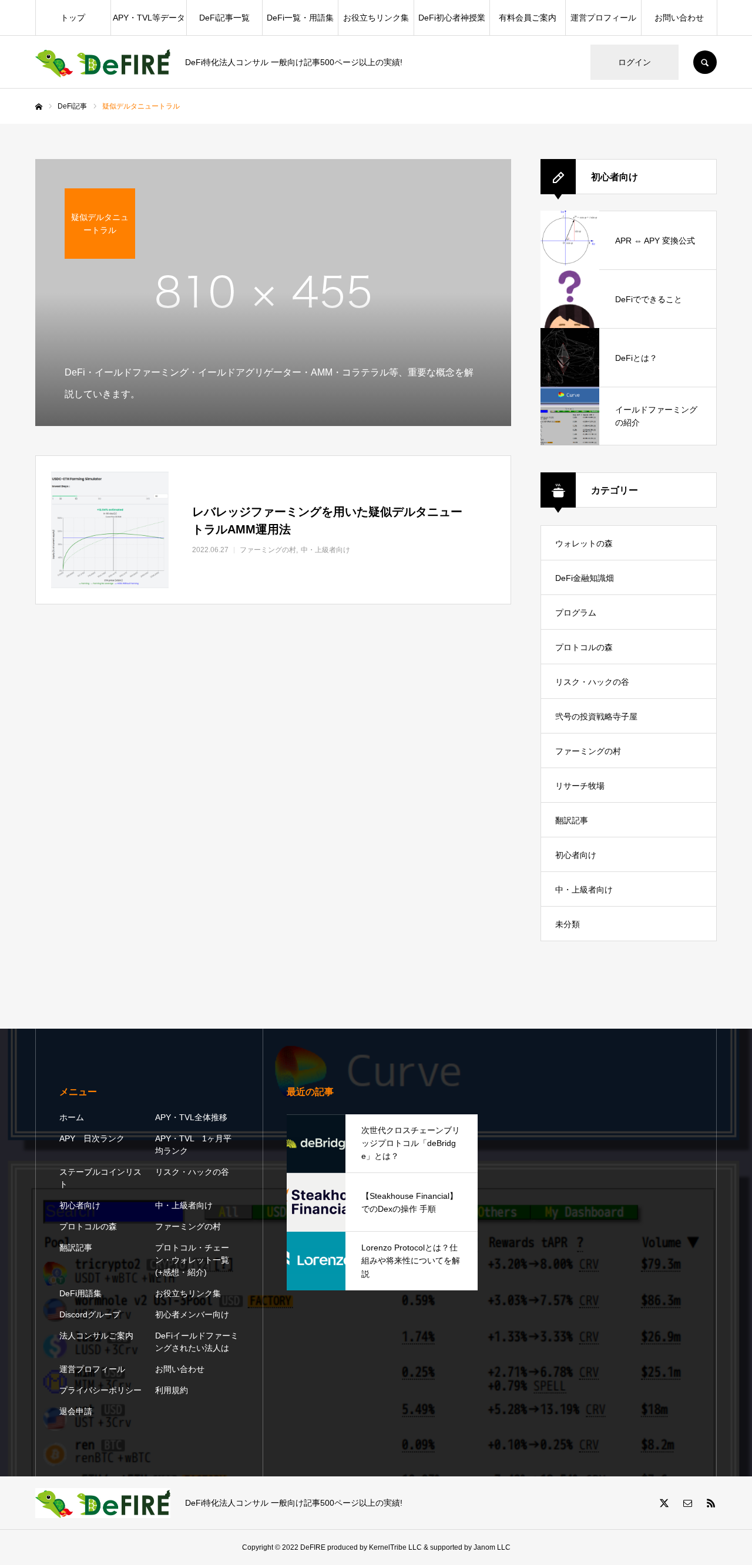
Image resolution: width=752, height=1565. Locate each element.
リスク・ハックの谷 (592, 682)
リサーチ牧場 (580, 785)
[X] (664, 1503)
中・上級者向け (584, 889)
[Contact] (687, 1503)
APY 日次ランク (92, 1138)
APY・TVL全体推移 (191, 1117)
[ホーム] (38, 107)
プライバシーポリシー (100, 1390)
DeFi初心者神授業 (451, 17)
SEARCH (705, 62)
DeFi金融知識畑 (584, 578)
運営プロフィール (603, 17)
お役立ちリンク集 (376, 17)
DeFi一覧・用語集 (300, 17)
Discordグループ (89, 1314)
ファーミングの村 (588, 751)
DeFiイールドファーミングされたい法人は (197, 1342)
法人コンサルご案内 (96, 1335)
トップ (73, 17)
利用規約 (171, 1390)
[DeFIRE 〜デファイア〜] (102, 62)
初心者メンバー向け (192, 1314)
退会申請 (75, 1411)
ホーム (71, 1117)
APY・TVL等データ (149, 17)
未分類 (567, 924)
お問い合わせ (679, 17)
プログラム (575, 612)
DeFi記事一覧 (224, 17)
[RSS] (711, 1503)
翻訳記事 (571, 820)
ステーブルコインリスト (100, 1178)
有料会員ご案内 (527, 17)
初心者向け (575, 855)
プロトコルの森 (584, 647)
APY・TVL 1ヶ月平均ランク (193, 1144)
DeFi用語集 (80, 1293)
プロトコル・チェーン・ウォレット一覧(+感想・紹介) (192, 1260)
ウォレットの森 (584, 543)
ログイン (634, 62)
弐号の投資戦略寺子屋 (596, 716)
